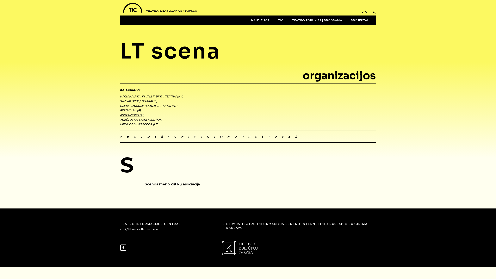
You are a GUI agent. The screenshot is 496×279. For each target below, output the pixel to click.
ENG (364, 12)
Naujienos (260, 20)
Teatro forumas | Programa (317, 20)
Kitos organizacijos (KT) (139, 124)
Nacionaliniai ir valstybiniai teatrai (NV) (151, 96)
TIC (280, 20)
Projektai (359, 20)
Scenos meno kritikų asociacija (172, 184)
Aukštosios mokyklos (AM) (141, 119)
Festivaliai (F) (130, 110)
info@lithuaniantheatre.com (139, 229)
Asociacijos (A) (132, 115)
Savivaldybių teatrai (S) (138, 101)
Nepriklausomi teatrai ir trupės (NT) (148, 106)
